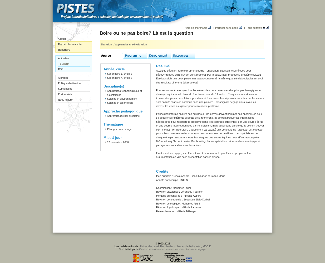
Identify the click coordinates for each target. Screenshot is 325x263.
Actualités (63, 58)
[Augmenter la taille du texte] (267, 27)
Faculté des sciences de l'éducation (180, 246)
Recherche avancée (70, 44)
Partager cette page (227, 27)
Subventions (65, 88)
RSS (60, 69)
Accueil (62, 38)
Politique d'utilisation (69, 83)
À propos (63, 77)
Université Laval (149, 246)
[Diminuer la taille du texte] (264, 27)
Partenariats (65, 94)
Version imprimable (196, 27)
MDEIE (207, 246)
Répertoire (64, 49)
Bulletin (64, 63)
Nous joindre (65, 99)
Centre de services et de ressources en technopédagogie (172, 249)
